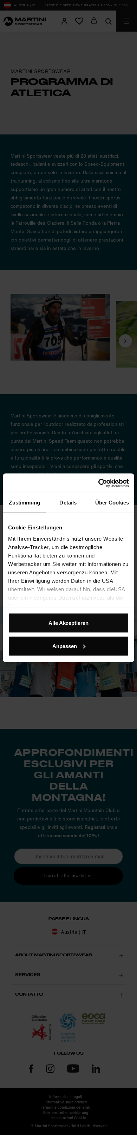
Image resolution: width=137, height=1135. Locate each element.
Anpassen (64, 646)
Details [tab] (68, 503)
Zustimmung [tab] (24, 503)
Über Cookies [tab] (112, 503)
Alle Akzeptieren (68, 623)
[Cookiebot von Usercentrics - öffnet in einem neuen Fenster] (98, 483)
